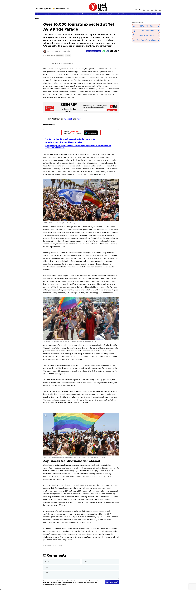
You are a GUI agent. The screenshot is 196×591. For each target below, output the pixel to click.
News (37, 18)
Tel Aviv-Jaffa (61, 9)
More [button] (152, 14)
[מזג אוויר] (54, 9)
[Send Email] (115, 51)
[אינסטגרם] (156, 9)
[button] (68, 8)
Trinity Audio (62, 63)
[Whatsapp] (103, 51)
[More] (118, 51)
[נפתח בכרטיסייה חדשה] (144, 9)
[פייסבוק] (152, 9)
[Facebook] (107, 51)
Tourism (67, 55)
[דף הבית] (98, 10)
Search (137, 9)
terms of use (57, 583)
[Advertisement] (180, 30)
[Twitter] (111, 51)
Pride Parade (59, 55)
